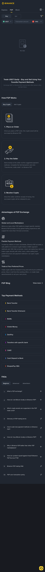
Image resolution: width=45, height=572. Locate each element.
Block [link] (17, 10)
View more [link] (37, 283)
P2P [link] (11, 10)
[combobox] (7, 21)
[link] (22, 303)
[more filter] (41, 16)
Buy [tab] (6, 16)
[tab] (4, 9)
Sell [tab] (16, 16)
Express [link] (4, 10)
